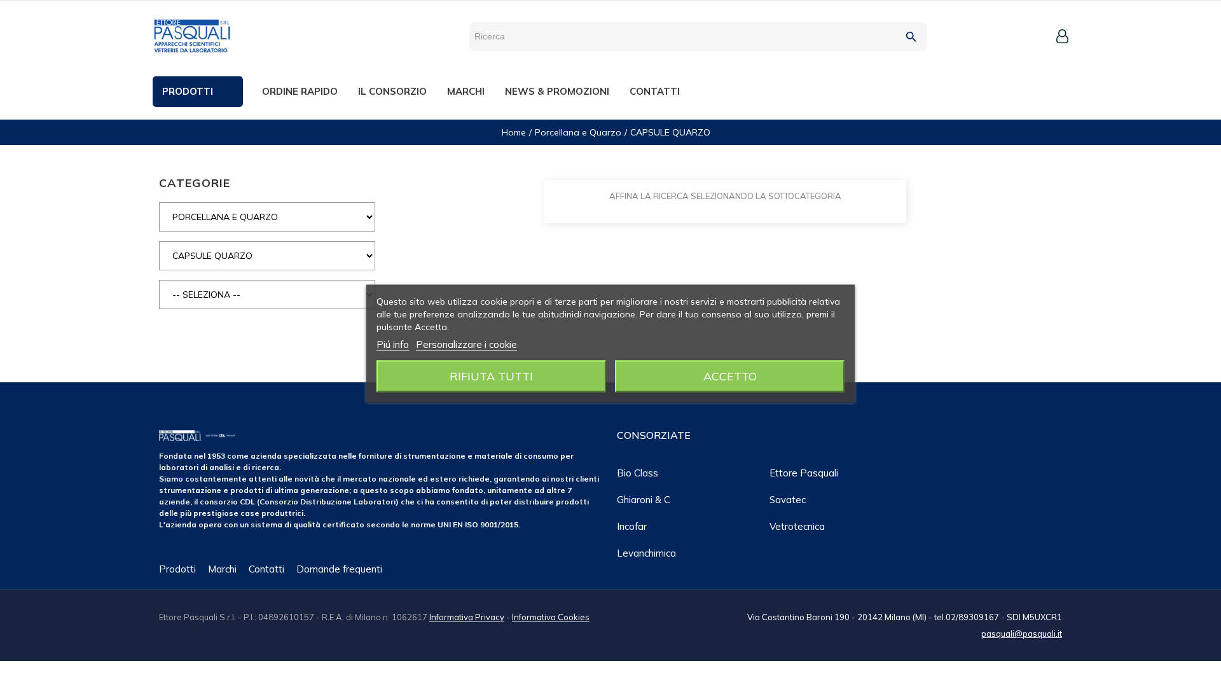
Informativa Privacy (466, 617)
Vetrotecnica (797, 526)
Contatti (266, 569)
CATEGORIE (194, 183)
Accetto (730, 376)
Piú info (392, 344)
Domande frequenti (339, 569)
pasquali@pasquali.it (1021, 633)
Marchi (222, 569)
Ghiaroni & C (643, 500)
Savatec (787, 500)
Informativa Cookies (551, 617)
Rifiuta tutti (491, 376)
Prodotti (177, 569)
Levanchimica (646, 553)
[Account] (1062, 36)
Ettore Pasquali (803, 473)
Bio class (637, 473)
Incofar (632, 526)
